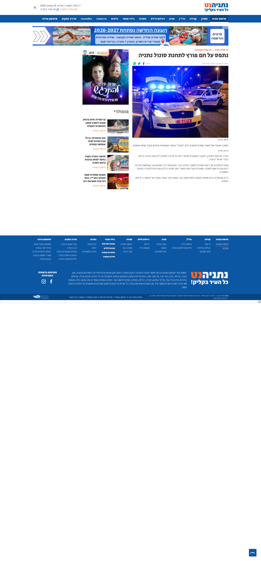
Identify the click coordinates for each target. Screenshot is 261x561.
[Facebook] (143, 63)
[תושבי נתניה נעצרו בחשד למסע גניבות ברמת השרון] (118, 162)
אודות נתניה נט (135, 297)
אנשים (163, 247)
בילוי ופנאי (129, 18)
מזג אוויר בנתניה (48, 9)
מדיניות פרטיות (106, 297)
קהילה (193, 18)
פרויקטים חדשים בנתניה (182, 247)
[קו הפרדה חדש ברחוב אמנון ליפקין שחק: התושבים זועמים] (118, 126)
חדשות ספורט (126, 244)
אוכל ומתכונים (160, 251)
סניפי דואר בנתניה (43, 247)
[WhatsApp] (134, 63)
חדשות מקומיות (222, 244)
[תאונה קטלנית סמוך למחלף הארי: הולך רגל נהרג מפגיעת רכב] (118, 181)
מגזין (172, 18)
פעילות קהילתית (204, 247)
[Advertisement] (105, 214)
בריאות (208, 244)
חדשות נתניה (219, 18)
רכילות (146, 244)
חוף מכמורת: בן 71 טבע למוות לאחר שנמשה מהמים (95, 141)
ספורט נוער (127, 247)
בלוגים (114, 18)
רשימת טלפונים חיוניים (42, 251)
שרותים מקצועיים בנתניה (66, 251)
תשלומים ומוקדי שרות (42, 244)
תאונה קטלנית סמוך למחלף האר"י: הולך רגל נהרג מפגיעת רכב (94, 178)
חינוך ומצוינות (205, 251)
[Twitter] (139, 63)
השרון (204, 18)
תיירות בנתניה (109, 256)
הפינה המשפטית (89, 251)
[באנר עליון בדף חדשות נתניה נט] (130, 35)
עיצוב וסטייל (161, 244)
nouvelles (86, 18)
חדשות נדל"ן (187, 244)
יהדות (94, 247)
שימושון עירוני (49, 18)
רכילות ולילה (158, 18)
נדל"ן (182, 18)
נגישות (82, 297)
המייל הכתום (68, 9)
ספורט (142, 18)
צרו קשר (72, 297)
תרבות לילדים (109, 248)
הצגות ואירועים (108, 243)
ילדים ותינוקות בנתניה (68, 258)
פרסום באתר (120, 297)
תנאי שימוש (92, 297)
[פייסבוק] (51, 281)
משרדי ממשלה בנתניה (42, 255)
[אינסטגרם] (44, 281)
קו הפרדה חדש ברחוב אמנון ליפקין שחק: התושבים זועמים (94, 123)
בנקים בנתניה (45, 258)
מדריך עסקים (69, 18)
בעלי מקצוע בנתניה (69, 244)
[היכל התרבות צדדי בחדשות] (105, 76)
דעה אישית (91, 244)
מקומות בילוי (144, 247)
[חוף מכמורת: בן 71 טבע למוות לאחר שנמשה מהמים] (118, 144)
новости (102, 18)
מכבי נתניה (127, 251)
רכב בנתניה (72, 247)
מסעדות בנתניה (108, 252)
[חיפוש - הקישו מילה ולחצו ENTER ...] (35, 7)
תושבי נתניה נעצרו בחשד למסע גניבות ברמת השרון (95, 159)
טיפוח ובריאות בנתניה (68, 255)
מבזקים (225, 248)
